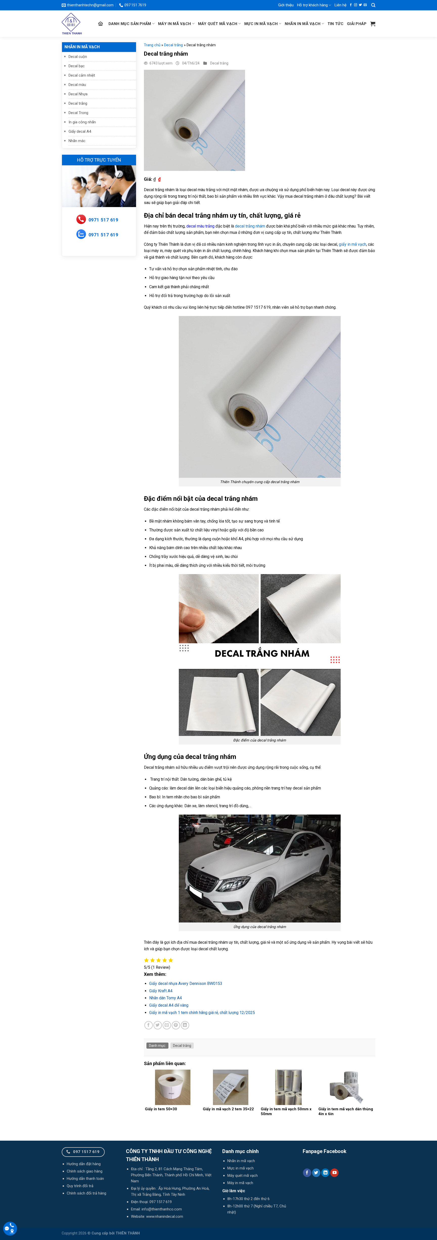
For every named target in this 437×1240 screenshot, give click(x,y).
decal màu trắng (200, 226)
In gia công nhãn (82, 122)
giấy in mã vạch (352, 244)
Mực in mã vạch (261, 23)
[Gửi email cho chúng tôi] (365, 5)
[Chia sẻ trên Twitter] (158, 1025)
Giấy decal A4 (80, 131)
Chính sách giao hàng (84, 1171)
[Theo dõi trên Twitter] (360, 5)
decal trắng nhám (250, 226)
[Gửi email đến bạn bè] (167, 1025)
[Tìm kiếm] (373, 5)
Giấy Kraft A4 (160, 990)
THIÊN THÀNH (128, 1233)
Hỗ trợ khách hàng (312, 5)
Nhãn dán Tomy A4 (165, 998)
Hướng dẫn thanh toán (85, 1178)
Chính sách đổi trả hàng (86, 1193)
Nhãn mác (77, 141)
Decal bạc (77, 66)
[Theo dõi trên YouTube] (334, 1172)
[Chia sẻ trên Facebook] (148, 1025)
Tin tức (335, 23)
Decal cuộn (78, 56)
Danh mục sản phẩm (129, 23)
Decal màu (77, 84)
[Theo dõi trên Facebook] (350, 5)
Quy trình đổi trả (80, 1186)
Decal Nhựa (78, 94)
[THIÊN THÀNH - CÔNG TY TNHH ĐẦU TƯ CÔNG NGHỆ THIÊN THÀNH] (73, 23)
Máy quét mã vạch (217, 23)
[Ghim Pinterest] (176, 1025)
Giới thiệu (286, 5)
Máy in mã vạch (174, 23)
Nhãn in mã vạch (303, 23)
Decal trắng (78, 103)
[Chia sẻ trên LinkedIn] (185, 1025)
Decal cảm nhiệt (82, 75)
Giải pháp (357, 23)
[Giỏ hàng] (372, 23)
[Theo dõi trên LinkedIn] (325, 1172)
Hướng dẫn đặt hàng (84, 1164)
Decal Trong (78, 112)
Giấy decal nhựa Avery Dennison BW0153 (185, 983)
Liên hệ (340, 5)
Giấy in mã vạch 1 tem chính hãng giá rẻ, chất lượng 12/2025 (202, 1012)
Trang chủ (101, 23)
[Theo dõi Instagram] (355, 5)
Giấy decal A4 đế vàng (168, 1005)
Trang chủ (152, 45)
